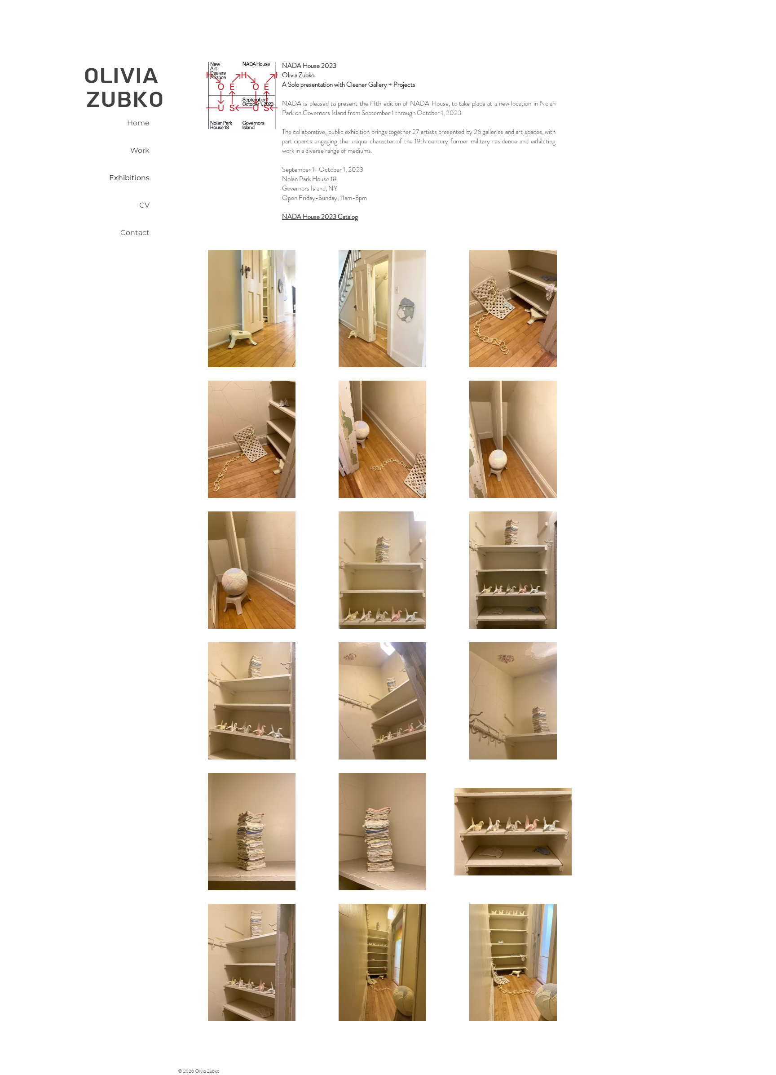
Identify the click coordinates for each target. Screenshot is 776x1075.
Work (140, 150)
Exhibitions (129, 177)
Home (138, 123)
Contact (135, 232)
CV (144, 205)
